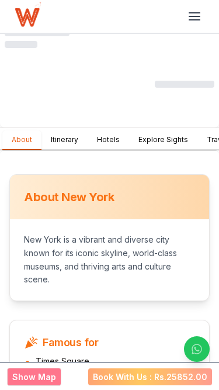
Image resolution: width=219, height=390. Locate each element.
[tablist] (109, 139)
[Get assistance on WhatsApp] (197, 349)
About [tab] (22, 139)
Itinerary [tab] (64, 139)
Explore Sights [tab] (163, 139)
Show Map (34, 377)
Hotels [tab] (108, 139)
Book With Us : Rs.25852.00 (150, 377)
